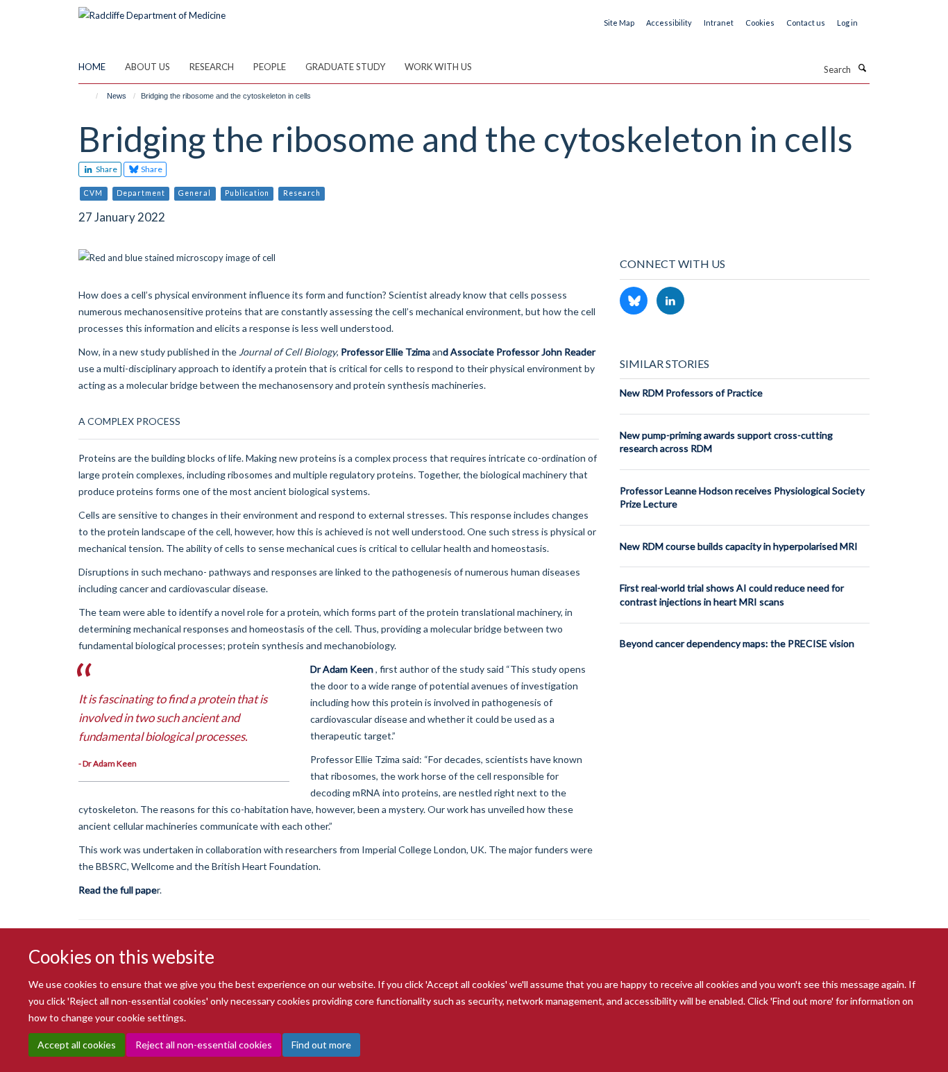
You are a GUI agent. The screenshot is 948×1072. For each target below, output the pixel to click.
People (269, 66)
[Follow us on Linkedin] (670, 301)
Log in (847, 22)
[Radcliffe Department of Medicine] (152, 10)
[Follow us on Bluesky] (635, 301)
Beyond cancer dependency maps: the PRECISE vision (737, 643)
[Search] (862, 68)
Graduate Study (345, 66)
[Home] (90, 95)
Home (91, 66)
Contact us (805, 22)
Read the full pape (117, 890)
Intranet (719, 22)
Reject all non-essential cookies (203, 1044)
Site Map (619, 22)
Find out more (321, 1044)
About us (147, 66)
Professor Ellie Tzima (385, 352)
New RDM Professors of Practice (691, 393)
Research (211, 66)
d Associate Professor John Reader (519, 352)
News (116, 96)
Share (105, 169)
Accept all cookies (76, 1044)
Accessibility (669, 22)
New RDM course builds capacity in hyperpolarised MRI (739, 546)
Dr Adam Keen (341, 669)
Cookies (760, 22)
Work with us (438, 66)
